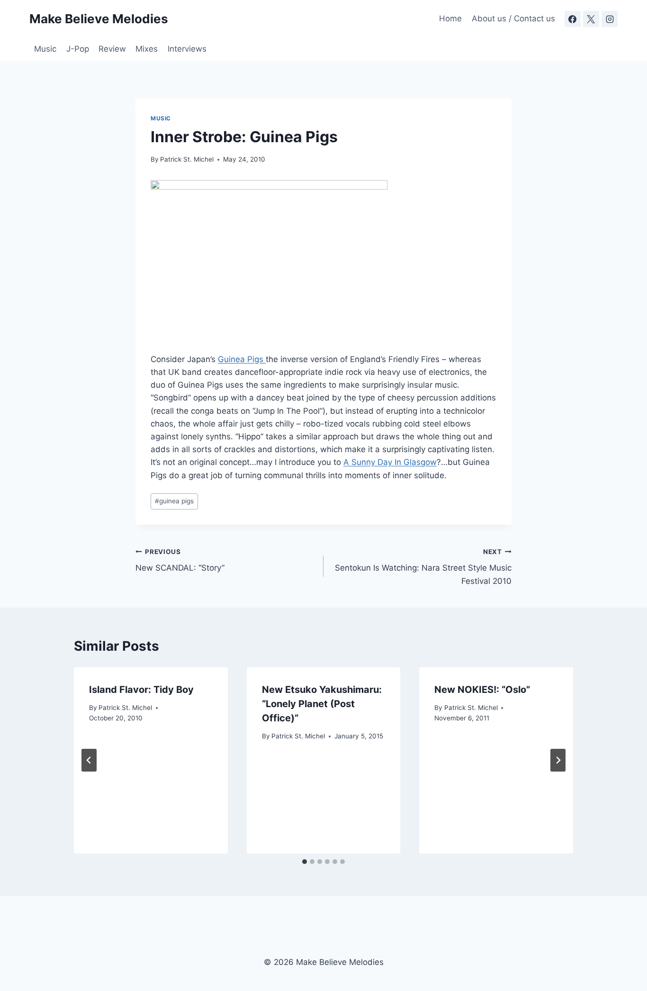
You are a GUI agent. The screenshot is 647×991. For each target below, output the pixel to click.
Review (112, 49)
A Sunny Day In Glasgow (390, 462)
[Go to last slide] (89, 760)
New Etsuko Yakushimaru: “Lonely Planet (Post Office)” (322, 704)
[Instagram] (610, 19)
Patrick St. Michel (187, 159)
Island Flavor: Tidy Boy (141, 689)
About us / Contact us (513, 18)
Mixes (146, 49)
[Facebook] (573, 19)
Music (45, 49)
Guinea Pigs (242, 359)
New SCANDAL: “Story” (180, 560)
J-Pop (77, 49)
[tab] (304, 861)
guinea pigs (174, 501)
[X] (591, 19)
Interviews (187, 49)
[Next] (558, 760)
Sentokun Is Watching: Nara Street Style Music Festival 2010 (423, 567)
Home (450, 18)
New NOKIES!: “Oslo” (482, 689)
